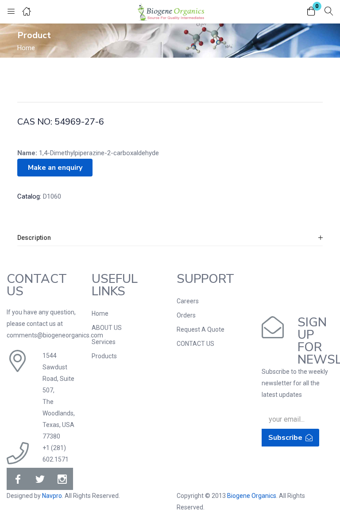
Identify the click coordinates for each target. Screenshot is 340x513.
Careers (188, 301)
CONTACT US (195, 343)
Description (34, 237)
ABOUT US (107, 327)
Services (104, 341)
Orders (186, 315)
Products (104, 356)
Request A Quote (200, 329)
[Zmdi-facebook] (18, 479)
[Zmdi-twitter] (40, 479)
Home (26, 48)
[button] (311, 11)
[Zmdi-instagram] (62, 479)
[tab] (170, 238)
